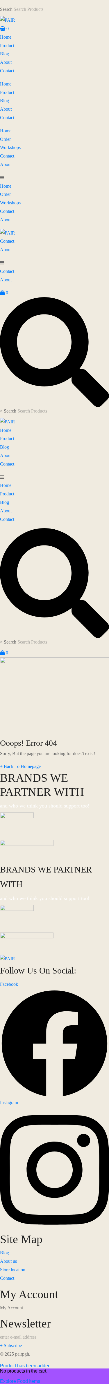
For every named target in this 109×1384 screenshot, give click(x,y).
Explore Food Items (20, 1381)
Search (6, 9)
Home (5, 37)
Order (5, 139)
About (6, 62)
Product (7, 45)
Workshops (10, 147)
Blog (4, 53)
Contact (7, 70)
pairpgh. (22, 1354)
